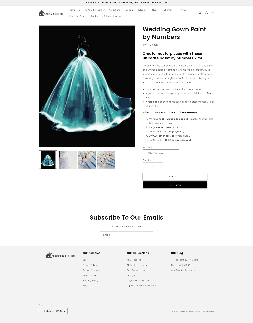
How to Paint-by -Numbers (184, 259)
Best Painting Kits (136, 270)
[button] (115, 10)
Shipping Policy (90, 280)
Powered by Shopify (206, 311)
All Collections (134, 259)
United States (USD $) (52, 311)
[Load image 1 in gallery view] (48, 160)
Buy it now (175, 185)
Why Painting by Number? (184, 270)
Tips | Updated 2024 (181, 265)
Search (86, 259)
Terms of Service (91, 270)
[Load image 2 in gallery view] (68, 160)
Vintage (131, 275)
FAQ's (86, 285)
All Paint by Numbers (137, 265)
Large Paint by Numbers (139, 280)
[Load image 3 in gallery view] (87, 160)
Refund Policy (90, 275)
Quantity (147, 160)
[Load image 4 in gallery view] (106, 160)
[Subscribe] (149, 234)
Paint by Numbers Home (188, 311)
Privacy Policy (90, 265)
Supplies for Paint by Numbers (142, 285)
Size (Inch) (147, 147)
